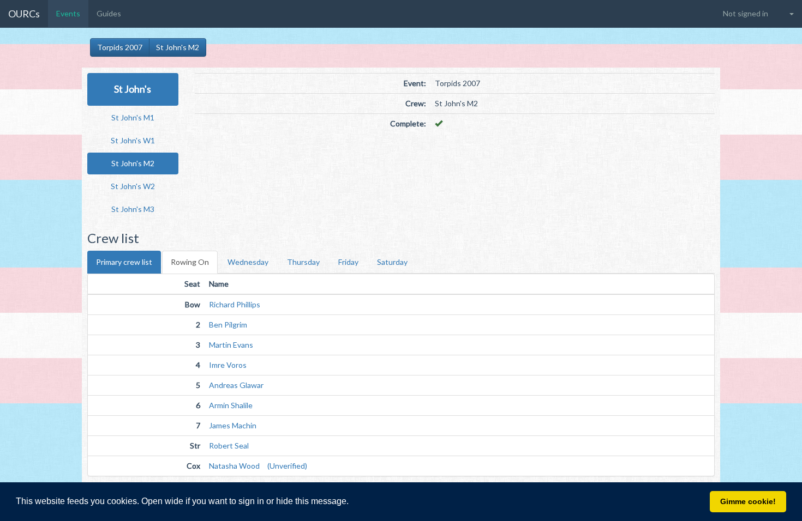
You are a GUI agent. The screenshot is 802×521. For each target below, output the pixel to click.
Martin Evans (231, 344)
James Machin (232, 425)
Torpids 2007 (119, 47)
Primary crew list (124, 261)
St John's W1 (133, 140)
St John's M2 (177, 47)
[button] (352, 502)
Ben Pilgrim (228, 324)
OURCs (24, 14)
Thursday (303, 261)
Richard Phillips (234, 304)
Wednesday (248, 261)
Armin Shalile (231, 405)
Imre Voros (228, 364)
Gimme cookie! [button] (748, 501)
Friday (348, 261)
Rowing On (190, 261)
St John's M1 (132, 117)
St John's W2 (133, 186)
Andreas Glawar (236, 385)
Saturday (392, 261)
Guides (109, 13)
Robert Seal (229, 445)
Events (68, 13)
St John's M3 (132, 209)
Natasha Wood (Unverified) (258, 465)
